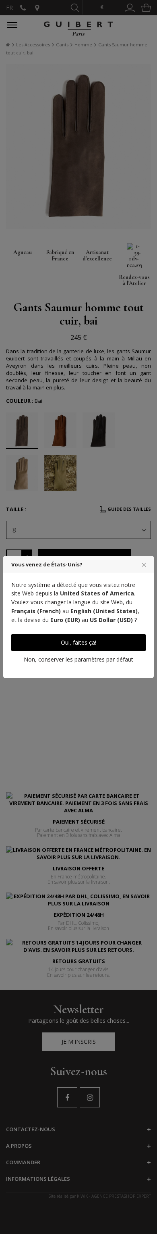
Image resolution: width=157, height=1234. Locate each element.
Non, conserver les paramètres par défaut (78, 659)
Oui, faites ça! (78, 642)
